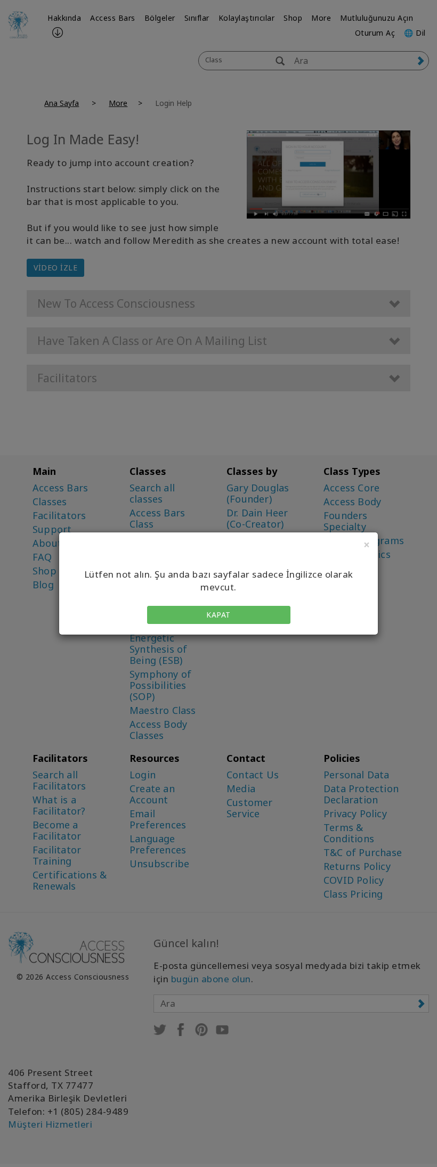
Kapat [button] (218, 615)
